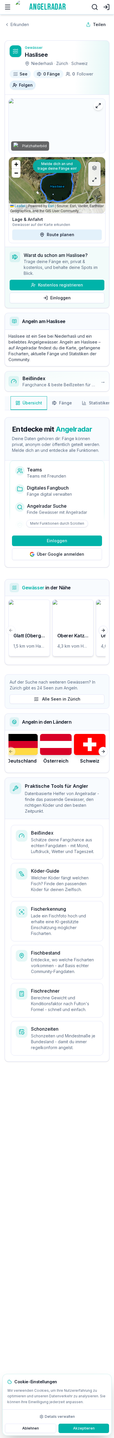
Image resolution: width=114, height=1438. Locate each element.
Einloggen (60, 297)
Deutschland (22, 761)
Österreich (55, 761)
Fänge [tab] (65, 402)
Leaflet (19, 205)
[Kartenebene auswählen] (94, 168)
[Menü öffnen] (7, 7)
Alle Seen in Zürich (61, 698)
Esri (51, 205)
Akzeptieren (84, 1428)
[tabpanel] (57, 541)
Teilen (99, 24)
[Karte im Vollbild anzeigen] (94, 179)
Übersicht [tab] (32, 402)
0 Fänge (51, 73)
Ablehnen (30, 1428)
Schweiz (79, 63)
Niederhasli (42, 63)
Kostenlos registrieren (60, 284)
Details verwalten (60, 1416)
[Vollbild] (98, 105)
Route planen (60, 234)
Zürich (62, 63)
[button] (16, 164)
